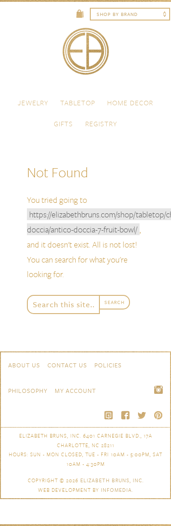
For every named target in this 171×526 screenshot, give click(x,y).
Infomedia (116, 490)
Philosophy (27, 390)
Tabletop (77, 103)
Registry (101, 124)
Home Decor (130, 103)
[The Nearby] (109, 415)
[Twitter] (142, 415)
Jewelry (33, 103)
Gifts (63, 124)
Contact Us (67, 365)
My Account (75, 390)
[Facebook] (125, 415)
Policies (108, 365)
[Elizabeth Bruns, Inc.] (85, 56)
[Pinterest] (158, 415)
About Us (24, 365)
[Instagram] (158, 390)
